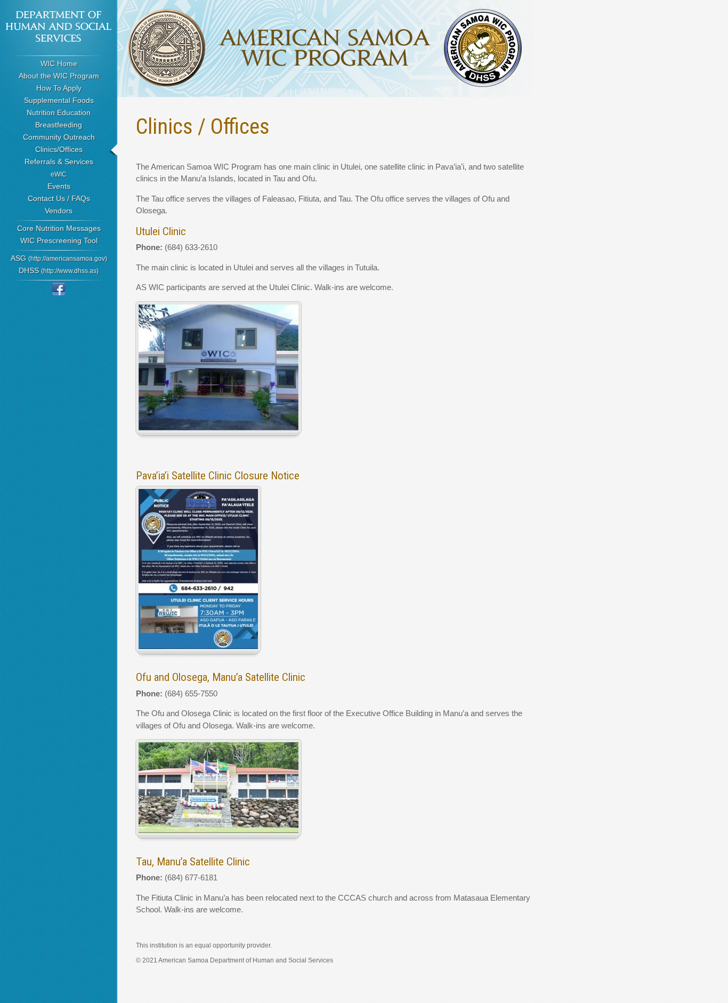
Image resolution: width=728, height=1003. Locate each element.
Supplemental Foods (59, 100)
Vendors (58, 210)
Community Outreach (59, 137)
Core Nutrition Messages (59, 228)
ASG (59, 258)
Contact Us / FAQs (59, 198)
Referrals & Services (59, 161)
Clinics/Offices (59, 149)
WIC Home (59, 63)
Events (58, 186)
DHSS (59, 270)
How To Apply (59, 88)
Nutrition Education (59, 112)
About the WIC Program (59, 75)
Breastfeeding (58, 125)
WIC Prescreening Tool (59, 240)
